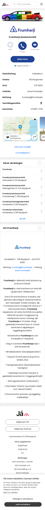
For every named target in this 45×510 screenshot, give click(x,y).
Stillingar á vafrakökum (23, 499)
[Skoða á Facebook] (41, 103)
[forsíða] (5, 4)
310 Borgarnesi (36, 79)
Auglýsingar (22, 445)
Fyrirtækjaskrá (23, 152)
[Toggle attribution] (34, 119)
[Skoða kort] (20, 129)
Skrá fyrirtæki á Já (22, 465)
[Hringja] (22, 46)
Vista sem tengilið (22, 147)
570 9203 (38, 85)
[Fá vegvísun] (34, 137)
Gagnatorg (22, 449)
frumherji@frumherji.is (32, 97)
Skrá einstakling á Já (22, 469)
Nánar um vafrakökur (10, 492)
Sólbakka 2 (37, 73)
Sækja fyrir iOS (22, 422)
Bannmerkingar (22, 473)
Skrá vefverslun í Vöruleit (22, 461)
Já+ (22, 453)
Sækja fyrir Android (22, 429)
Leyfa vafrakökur (23, 504)
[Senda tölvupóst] (35, 45)
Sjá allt (22, 218)
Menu (41, 4)
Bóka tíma (22, 59)
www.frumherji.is (35, 91)
